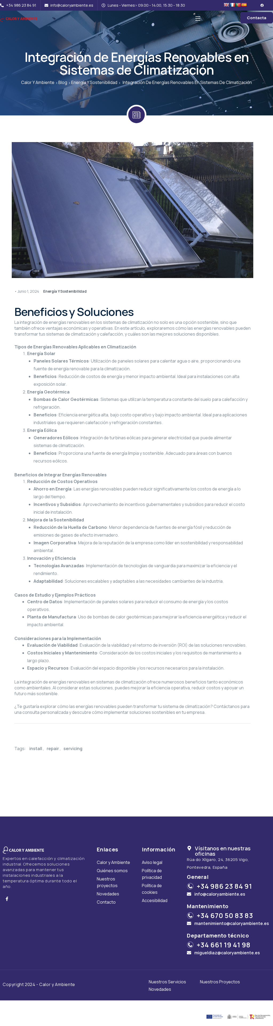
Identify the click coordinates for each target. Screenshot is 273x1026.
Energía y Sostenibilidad (64, 291)
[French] (232, 5)
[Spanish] (244, 5)
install (35, 748)
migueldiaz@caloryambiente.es (227, 953)
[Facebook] (262, 5)
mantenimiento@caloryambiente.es (231, 923)
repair (53, 748)
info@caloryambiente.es (219, 894)
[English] (226, 5)
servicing (72, 748)
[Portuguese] (238, 5)
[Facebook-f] (7, 899)
